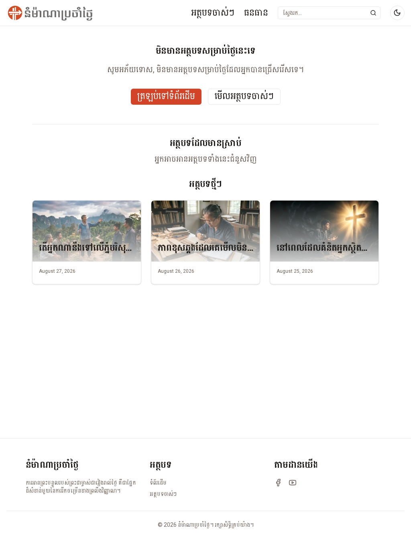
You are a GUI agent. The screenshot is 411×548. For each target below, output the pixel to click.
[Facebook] (278, 483)
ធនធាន (256, 12)
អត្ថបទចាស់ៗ (212, 12)
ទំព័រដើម (158, 482)
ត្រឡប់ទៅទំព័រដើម (166, 96)
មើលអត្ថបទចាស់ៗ (244, 96)
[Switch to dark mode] (397, 13)
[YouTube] (293, 483)
